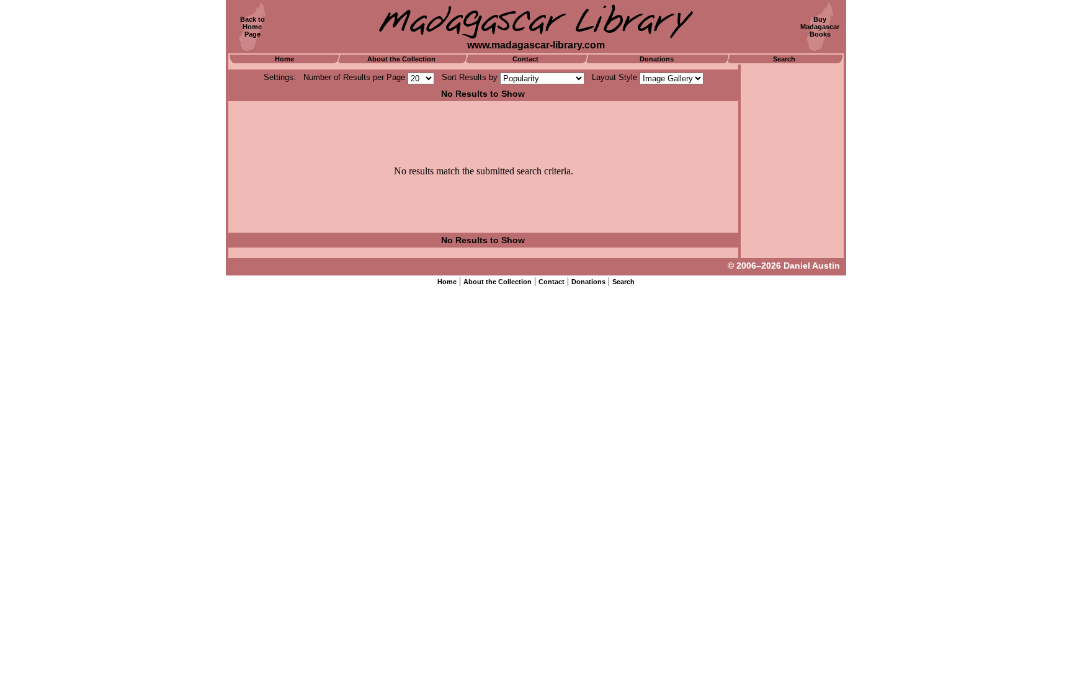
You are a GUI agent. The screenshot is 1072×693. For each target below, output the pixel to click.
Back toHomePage (252, 27)
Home (284, 59)
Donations (657, 59)
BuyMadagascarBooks (819, 27)
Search (784, 59)
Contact (525, 59)
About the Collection (401, 59)
